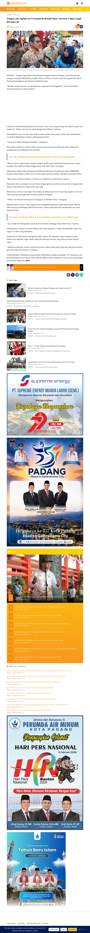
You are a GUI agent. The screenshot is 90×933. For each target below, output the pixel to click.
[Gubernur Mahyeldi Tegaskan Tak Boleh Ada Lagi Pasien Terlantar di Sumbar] (16, 316)
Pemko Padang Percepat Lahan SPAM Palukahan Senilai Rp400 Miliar (29, 710)
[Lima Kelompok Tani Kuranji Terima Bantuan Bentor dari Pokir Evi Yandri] (16, 364)
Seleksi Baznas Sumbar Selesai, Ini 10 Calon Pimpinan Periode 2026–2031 (37, 657)
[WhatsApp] (81, 275)
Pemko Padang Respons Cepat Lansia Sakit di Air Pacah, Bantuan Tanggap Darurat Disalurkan (36, 676)
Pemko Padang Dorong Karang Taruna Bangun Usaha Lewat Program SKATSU (32, 699)
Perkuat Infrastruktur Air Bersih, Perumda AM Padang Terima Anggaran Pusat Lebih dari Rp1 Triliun (38, 670)
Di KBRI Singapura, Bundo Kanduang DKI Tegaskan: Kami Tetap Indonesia (38, 615)
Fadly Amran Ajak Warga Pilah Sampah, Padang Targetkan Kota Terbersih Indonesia (33, 682)
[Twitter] (73, 275)
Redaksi (45, 923)
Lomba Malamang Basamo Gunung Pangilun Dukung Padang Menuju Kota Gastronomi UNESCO (37, 705)
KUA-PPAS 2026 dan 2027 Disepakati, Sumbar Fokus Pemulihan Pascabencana (39, 632)
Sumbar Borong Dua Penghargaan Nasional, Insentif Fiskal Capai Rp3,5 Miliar (39, 640)
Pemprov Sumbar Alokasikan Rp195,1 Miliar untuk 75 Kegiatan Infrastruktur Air (39, 607)
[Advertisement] (45, 108)
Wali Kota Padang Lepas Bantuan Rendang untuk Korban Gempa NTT (50, 288)
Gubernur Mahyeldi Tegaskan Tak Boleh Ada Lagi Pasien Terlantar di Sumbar (52, 314)
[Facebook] (68, 275)
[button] (77, 3)
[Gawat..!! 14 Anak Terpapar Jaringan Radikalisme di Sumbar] (16, 348)
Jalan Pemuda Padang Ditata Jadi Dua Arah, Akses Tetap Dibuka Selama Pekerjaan (32, 301)
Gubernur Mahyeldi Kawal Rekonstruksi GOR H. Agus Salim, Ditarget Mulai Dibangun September (45, 649)
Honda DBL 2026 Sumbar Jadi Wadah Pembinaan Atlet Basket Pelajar (28, 693)
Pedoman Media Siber (34, 923)
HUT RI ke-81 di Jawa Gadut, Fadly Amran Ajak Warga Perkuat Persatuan (30, 687)
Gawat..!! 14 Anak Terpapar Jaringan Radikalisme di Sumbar (47, 346)
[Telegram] (77, 275)
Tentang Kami (11, 923)
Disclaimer (21, 923)
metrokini (9, 26)
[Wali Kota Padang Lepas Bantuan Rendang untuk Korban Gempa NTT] (16, 290)
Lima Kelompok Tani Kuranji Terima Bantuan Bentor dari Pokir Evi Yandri (51, 362)
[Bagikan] (81, 27)
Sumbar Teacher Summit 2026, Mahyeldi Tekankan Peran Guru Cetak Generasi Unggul (41, 623)
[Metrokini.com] (16, 3)
